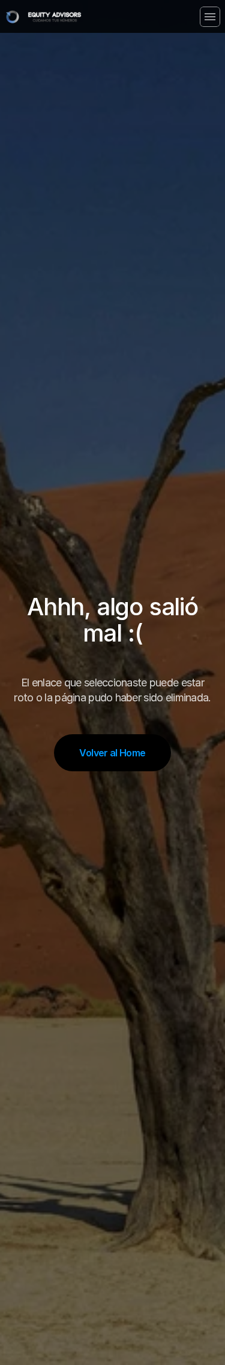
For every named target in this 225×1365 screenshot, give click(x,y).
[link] (54, 17)
